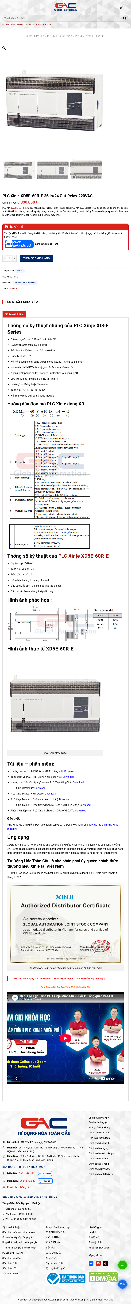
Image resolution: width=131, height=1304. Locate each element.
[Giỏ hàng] (121, 7)
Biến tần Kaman (24, 25)
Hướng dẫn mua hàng (99, 1127)
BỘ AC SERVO (53, 1242)
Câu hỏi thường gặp (98, 1122)
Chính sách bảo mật (99, 1158)
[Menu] (127, 7)
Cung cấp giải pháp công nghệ (17, 1237)
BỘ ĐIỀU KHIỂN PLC (34, 36)
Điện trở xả (51, 1258)
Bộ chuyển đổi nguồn (56, 1268)
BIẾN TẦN (50, 1247)
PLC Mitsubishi (8, 25)
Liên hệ (92, 1232)
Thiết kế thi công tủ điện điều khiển (19, 1247)
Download (68, 776)
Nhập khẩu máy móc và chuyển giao (20, 1242)
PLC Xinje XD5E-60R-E (83, 556)
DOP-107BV (47, 25)
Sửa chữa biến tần (11, 1258)
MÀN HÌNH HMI (53, 1237)
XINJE (20, 270)
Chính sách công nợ (98, 1148)
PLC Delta (36, 25)
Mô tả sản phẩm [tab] (14, 314)
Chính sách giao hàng (99, 1132)
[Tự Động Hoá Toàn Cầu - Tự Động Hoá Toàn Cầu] (65, 7)
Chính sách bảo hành (99, 1143)
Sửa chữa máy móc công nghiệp (18, 1232)
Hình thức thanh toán (99, 1138)
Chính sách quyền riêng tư (102, 1153)
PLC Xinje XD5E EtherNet (89, 36)
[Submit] (125, 18)
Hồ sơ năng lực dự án (99, 1247)
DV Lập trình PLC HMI (12, 1253)
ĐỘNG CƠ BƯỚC (54, 1253)
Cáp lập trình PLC (54, 1263)
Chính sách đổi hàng (99, 1164)
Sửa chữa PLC (9, 1263)
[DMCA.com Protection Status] (103, 1277)
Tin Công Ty (95, 1237)
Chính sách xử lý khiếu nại (101, 1174)
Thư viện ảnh (95, 1242)
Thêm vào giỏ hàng (36, 258)
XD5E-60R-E (18, 208)
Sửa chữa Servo (10, 1273)
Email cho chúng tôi (18, 1187)
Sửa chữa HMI (9, 1268)
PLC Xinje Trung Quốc (59, 36)
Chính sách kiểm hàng (100, 1169)
